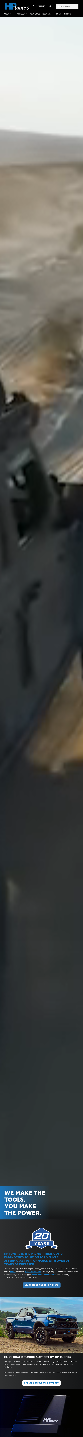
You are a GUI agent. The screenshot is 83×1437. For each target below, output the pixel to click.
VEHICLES (21, 14)
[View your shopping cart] (50, 6)
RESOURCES (46, 14)
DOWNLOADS (35, 14)
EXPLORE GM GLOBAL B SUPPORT (41, 1382)
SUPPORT (68, 14)
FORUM (59, 14)
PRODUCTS (8, 14)
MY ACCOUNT (40, 6)
